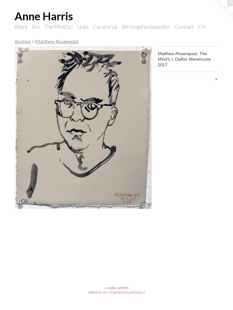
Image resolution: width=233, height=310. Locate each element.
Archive (23, 41)
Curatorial (105, 26)
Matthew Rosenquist (57, 41)
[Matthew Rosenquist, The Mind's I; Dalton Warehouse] (83, 127)
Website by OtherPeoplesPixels (116, 292)
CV (202, 26)
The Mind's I (58, 26)
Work (21, 26)
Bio (36, 26)
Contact (184, 26)
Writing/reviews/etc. (146, 26)
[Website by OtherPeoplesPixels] (221, 12)
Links (83, 26)
